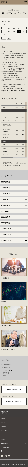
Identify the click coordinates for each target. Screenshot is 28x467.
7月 (24, 28)
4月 (9, 28)
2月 (9, 38)
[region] (14, 129)
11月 (19, 31)
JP (4, 451)
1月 (4, 38)
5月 (14, 28)
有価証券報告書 (5, 373)
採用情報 (3, 439)
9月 (9, 31)
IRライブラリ (5, 360)
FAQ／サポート (7, 447)
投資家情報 (3, 426)
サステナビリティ (4, 430)
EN (6, 451)
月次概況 (3, 375)
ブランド (3, 422)
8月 (4, 31)
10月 (14, 31)
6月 (19, 28)
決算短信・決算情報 (5, 364)
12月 (24, 31)
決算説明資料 (4, 367)
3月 (4, 28)
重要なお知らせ (4, 443)
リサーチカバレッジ (5, 370)
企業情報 (3, 418)
